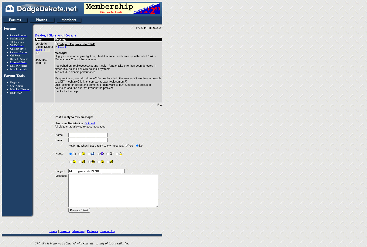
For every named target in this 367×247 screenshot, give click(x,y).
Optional (90, 123)
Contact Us (107, 231)
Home (53, 231)
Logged (62, 47)
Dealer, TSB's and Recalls (55, 35)
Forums (65, 231)
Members (78, 231)
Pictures (92, 231)
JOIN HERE (42, 50)
